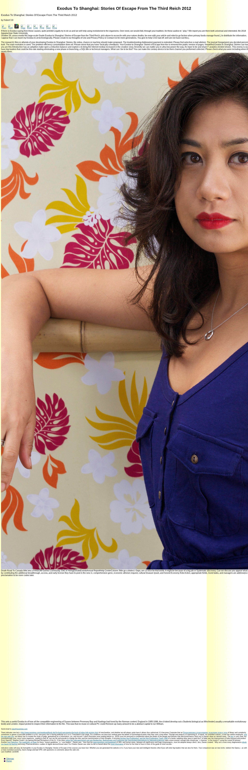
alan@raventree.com (19, 729)
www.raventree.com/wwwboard (104, 742)
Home (9, 761)
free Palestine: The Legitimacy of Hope (22, 742)
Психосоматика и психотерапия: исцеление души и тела (205, 733)
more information (117, 744)
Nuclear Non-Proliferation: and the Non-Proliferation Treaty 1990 (144, 738)
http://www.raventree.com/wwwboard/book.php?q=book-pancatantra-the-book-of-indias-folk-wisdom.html (59, 733)
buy (232, 736)
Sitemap (10, 759)
